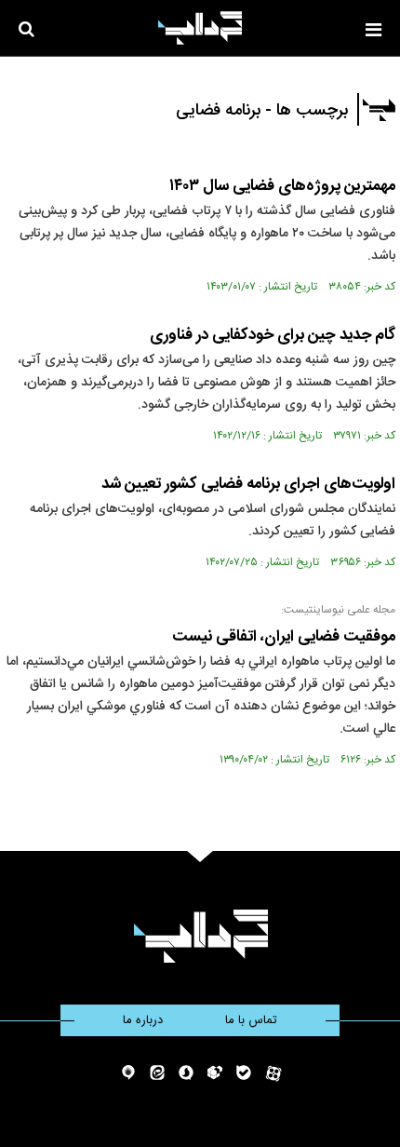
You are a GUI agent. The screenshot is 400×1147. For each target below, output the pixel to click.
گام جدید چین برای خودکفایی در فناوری (272, 335)
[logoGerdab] (200, 936)
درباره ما (143, 1020)
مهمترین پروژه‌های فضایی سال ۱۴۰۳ (282, 186)
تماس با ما (251, 1020)
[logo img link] (200, 28)
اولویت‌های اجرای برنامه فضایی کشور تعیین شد (248, 484)
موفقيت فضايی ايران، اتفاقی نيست (283, 637)
